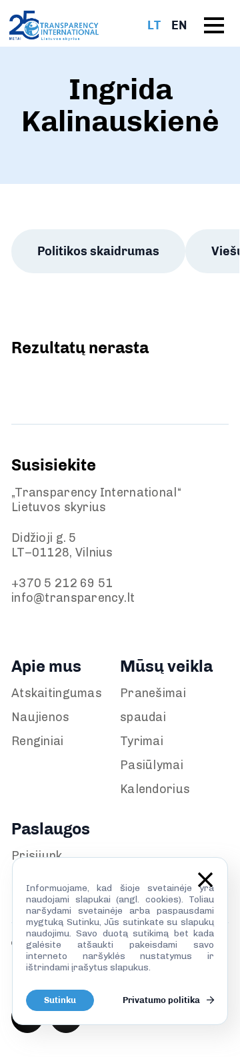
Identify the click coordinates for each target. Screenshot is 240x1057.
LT (154, 25)
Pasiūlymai (151, 765)
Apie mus (46, 666)
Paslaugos (50, 828)
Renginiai (37, 741)
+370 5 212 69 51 (62, 583)
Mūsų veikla (166, 666)
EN (179, 25)
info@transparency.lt (73, 597)
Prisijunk (37, 855)
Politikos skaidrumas (98, 251)
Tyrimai (141, 741)
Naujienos (40, 717)
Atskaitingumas (56, 693)
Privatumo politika (162, 1000)
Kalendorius (155, 789)
